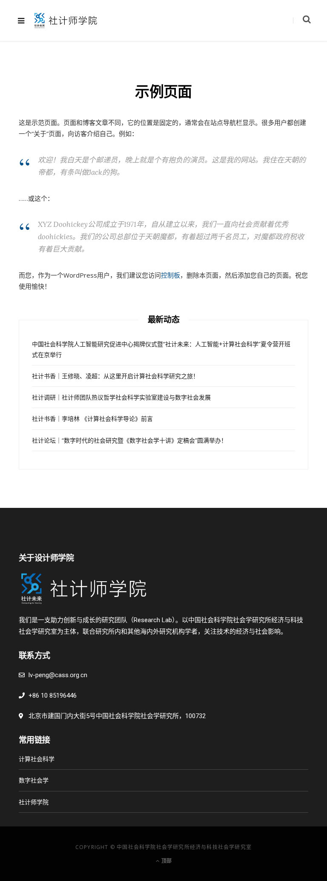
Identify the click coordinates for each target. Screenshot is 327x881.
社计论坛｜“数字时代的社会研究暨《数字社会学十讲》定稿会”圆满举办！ (129, 440)
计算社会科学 (36, 759)
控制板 (170, 275)
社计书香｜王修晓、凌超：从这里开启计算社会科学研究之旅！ (115, 376)
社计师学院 (34, 802)
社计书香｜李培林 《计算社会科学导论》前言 (92, 418)
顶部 (166, 860)
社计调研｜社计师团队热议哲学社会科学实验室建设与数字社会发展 (121, 397)
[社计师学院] (65, 20)
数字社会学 (34, 780)
